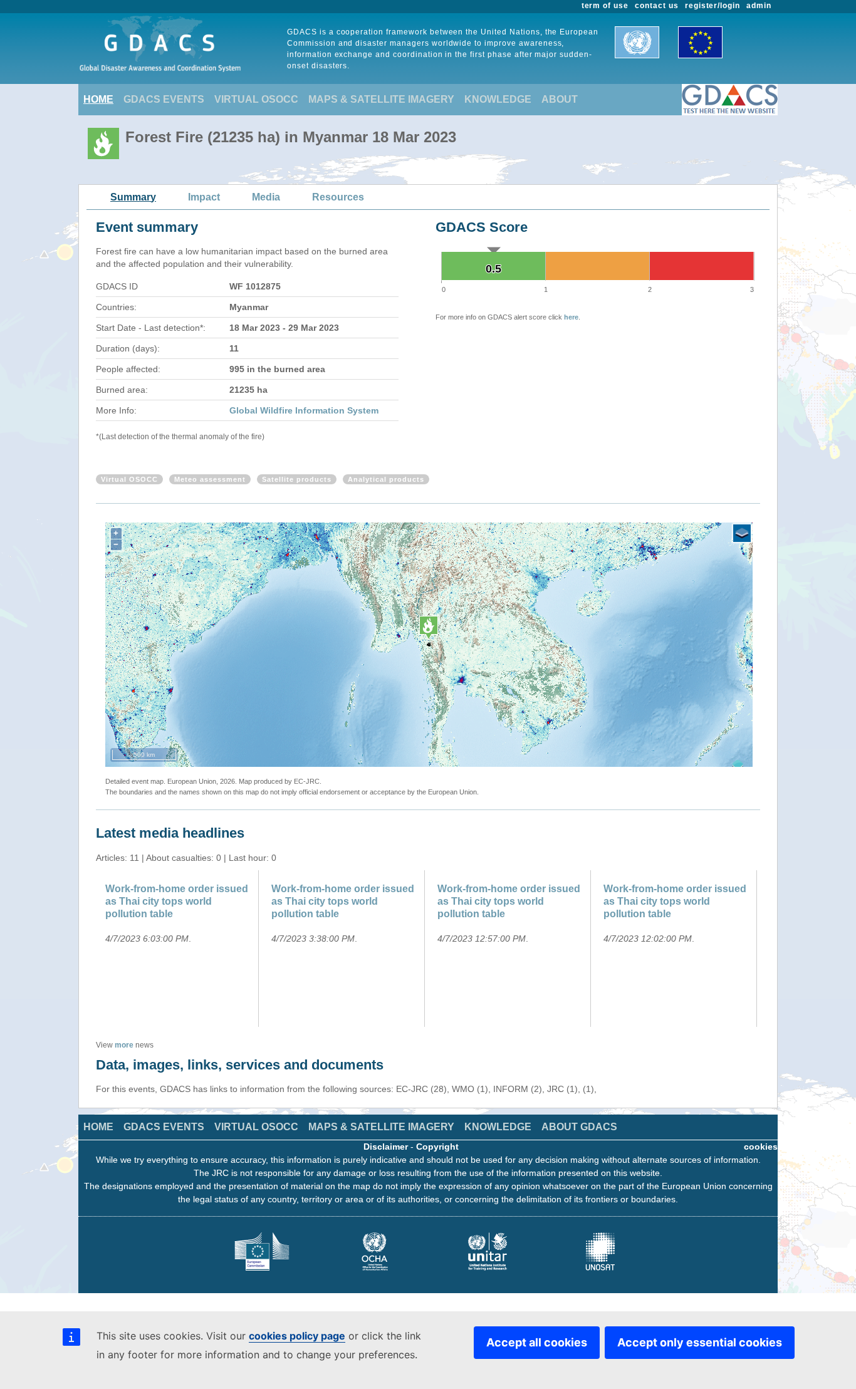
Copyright (437, 1147)
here (571, 317)
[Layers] (742, 533)
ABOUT (559, 99)
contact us (657, 5)
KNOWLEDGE (497, 99)
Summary (133, 197)
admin (758, 5)
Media (266, 197)
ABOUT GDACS (579, 1126)
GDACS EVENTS (163, 99)
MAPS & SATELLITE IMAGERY (381, 99)
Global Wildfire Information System (303, 410)
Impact (204, 197)
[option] (179, 948)
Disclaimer (385, 1147)
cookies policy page (297, 1335)
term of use (605, 5)
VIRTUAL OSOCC (256, 99)
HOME (98, 99)
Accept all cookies (536, 1342)
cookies (761, 1147)
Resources (338, 197)
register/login (712, 5)
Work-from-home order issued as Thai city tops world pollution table (176, 901)
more (124, 1045)
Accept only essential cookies (699, 1342)
